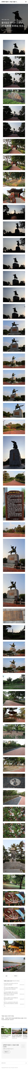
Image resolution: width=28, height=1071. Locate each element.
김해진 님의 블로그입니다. (8, 1048)
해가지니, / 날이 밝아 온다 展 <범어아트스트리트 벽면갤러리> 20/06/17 (11, 1003)
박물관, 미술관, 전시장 (8, 980)
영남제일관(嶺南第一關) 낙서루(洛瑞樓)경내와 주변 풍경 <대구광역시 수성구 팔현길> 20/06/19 (11, 993)
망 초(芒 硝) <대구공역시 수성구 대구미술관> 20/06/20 (11, 984)
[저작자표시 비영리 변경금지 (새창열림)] (21, 976)
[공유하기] (9, 976)
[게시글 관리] (10, 976)
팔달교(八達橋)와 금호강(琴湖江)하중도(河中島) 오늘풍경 (11, 998)
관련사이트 (3, 1063)
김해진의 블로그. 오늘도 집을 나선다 (9, 1)
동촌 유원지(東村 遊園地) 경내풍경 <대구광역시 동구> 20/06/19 (11, 988)
